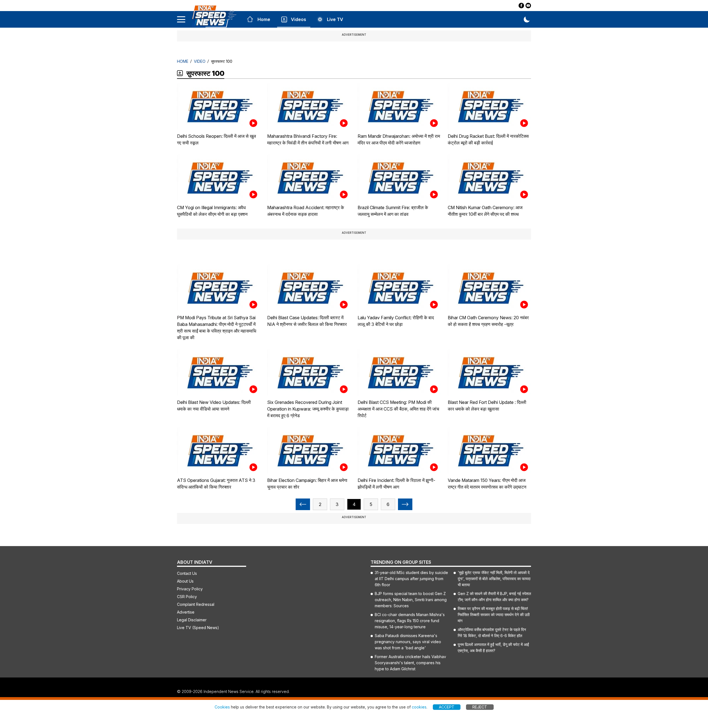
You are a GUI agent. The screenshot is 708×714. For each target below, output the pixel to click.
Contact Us (187, 573)
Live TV (335, 19)
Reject (479, 707)
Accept (446, 707)
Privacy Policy (190, 588)
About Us (185, 581)
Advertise (185, 612)
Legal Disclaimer (192, 619)
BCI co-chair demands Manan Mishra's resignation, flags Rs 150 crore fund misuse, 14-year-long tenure (410, 620)
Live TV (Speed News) (198, 627)
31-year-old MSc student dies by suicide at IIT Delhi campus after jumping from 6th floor (411, 578)
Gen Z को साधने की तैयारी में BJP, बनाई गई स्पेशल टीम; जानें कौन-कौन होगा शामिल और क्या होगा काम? (494, 596)
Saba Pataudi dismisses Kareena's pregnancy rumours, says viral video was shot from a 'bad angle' (408, 641)
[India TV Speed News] (214, 16)
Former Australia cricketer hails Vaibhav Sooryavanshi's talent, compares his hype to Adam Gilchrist (410, 662)
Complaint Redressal (195, 604)
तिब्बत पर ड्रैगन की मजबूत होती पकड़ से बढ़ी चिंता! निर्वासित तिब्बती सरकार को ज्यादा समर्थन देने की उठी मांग (494, 614)
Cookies (222, 707)
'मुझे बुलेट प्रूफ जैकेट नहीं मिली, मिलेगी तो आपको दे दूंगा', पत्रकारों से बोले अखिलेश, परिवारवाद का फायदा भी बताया (494, 578)
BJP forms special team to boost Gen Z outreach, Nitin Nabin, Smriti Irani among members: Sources (411, 599)
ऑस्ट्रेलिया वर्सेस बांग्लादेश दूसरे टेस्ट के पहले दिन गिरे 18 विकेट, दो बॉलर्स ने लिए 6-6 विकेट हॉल (492, 632)
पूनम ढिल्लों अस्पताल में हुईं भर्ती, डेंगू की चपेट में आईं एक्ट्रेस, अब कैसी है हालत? (493, 647)
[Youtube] (528, 5)
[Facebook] (521, 5)
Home (263, 19)
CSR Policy (187, 596)
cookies (419, 707)
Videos (298, 19)
